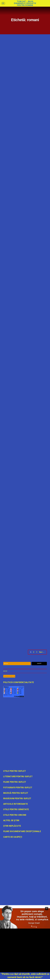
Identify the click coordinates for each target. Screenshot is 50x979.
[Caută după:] (17, 663)
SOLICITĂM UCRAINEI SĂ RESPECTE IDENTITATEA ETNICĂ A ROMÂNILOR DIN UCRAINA (23, 443)
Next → (41, 652)
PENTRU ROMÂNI (28, 86)
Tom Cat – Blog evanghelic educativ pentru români (25, 3)
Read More (6, 86)
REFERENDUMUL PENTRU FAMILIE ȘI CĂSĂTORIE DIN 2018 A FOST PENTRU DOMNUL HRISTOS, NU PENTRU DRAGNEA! (24, 505)
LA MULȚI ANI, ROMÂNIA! (15, 261)
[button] (46, 908)
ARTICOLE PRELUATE (18, 86)
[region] (25, 917)
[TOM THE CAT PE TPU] (25, 879)
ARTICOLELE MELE (17, 401)
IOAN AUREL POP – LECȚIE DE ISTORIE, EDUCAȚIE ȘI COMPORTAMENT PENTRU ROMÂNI (22, 564)
